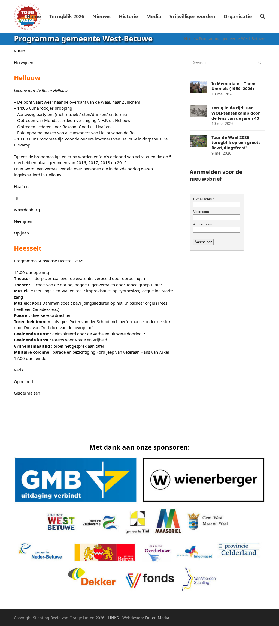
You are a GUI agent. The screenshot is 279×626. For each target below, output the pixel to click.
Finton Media (157, 617)
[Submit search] (259, 62)
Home (189, 38)
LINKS (113, 617)
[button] (262, 16)
